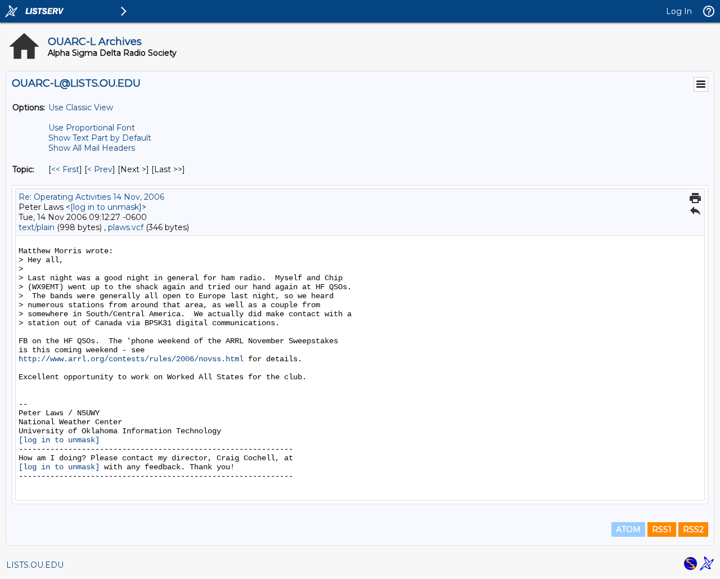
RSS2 (693, 529)
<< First (65, 169)
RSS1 (662, 529)
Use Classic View (80, 107)
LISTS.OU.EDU (35, 565)
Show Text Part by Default (99, 138)
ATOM (628, 529)
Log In (679, 11)
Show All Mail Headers (91, 148)
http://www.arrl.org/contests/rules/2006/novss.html (131, 358)
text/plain (37, 227)
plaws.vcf (125, 227)
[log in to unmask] (106, 207)
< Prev (99, 169)
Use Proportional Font (91, 128)
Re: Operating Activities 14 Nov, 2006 (91, 197)
